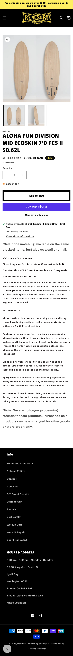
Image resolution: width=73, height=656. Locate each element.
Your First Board (17, 540)
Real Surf (21, 643)
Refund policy (57, 644)
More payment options (36, 215)
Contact (11, 479)
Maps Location (16, 602)
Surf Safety (14, 517)
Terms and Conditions (20, 463)
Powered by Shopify (37, 643)
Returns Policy (16, 471)
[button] (4, 18)
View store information (20, 236)
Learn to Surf (15, 502)
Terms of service (38, 649)
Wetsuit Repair (16, 532)
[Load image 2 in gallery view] (36, 115)
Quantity (7, 168)
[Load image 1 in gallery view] (13, 115)
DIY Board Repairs (18, 494)
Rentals (11, 509)
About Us (12, 486)
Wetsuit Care (14, 525)
